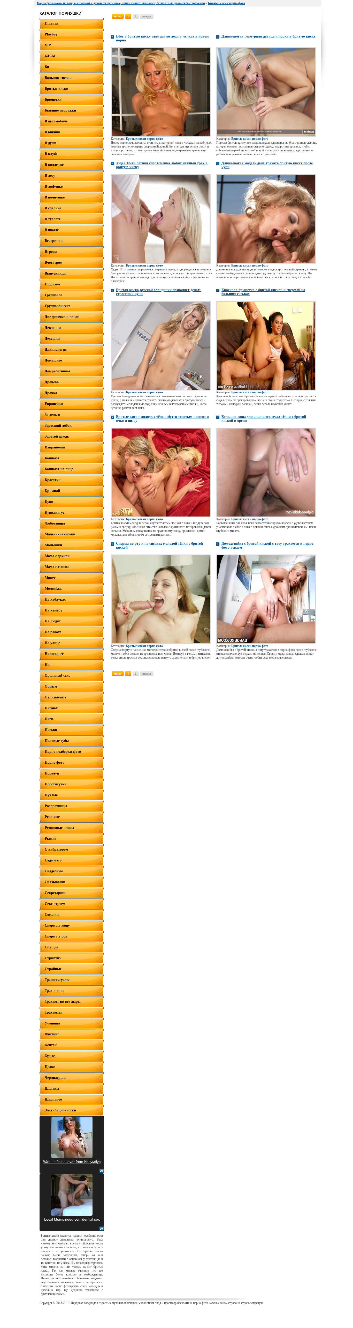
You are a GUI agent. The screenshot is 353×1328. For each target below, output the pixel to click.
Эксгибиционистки (60, 1110)
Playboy (51, 34)
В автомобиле (56, 121)
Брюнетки (53, 99)
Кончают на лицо (59, 469)
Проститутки (55, 784)
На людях (53, 621)
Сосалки (52, 915)
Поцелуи (52, 773)
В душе (50, 143)
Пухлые (51, 795)
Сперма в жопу (57, 925)
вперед (146, 16)
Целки (50, 1067)
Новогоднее (54, 654)
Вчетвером (54, 262)
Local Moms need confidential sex (72, 1219)
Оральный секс (57, 675)
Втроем (51, 252)
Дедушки (52, 339)
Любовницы (55, 523)
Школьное (53, 1099)
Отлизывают (55, 697)
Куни (49, 502)
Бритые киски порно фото (144, 139)
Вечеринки (54, 241)
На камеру (53, 610)
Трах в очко (54, 991)
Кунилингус (54, 512)
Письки (51, 730)
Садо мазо (53, 860)
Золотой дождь (57, 436)
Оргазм (51, 686)
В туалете (52, 219)
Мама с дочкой (57, 556)
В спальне (53, 208)
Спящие (51, 947)
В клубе (51, 154)
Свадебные (54, 871)
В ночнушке (55, 197)
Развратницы (56, 806)
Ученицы (52, 1023)
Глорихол (52, 284)
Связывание (55, 882)
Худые (50, 1056)
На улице (52, 643)
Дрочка (51, 393)
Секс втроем (55, 904)
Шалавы (52, 1088)
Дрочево (52, 382)
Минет (50, 578)
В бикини (52, 132)
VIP (48, 45)
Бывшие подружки (60, 110)
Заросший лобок (58, 425)
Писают (51, 708)
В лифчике (54, 186)
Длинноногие (55, 349)
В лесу (50, 176)
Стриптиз (53, 958)
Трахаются (54, 1012)
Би (47, 67)
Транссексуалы (57, 980)
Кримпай (52, 491)
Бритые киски (56, 89)
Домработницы (57, 371)
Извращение (55, 447)
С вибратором (56, 849)
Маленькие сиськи (60, 534)
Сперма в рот (56, 936)
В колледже (54, 165)
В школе (52, 230)
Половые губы (57, 741)
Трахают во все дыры (63, 1002)
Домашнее (53, 360)
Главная (51, 23)
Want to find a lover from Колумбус (72, 1162)
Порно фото (54, 762)
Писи (49, 719)
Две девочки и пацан (62, 317)
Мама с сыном (57, 567)
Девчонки (53, 328)
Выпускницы (55, 273)
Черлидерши (55, 1078)
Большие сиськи (58, 78)
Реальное (52, 817)
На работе (53, 632)
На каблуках (55, 599)
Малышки (53, 545)
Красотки (52, 480)
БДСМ (50, 56)
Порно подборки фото (63, 752)
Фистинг (52, 1034)
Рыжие (50, 838)
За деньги (52, 415)
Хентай (51, 1045)
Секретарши (55, 893)
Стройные (53, 969)
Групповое (53, 295)
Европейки (54, 404)
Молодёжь (53, 589)
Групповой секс (57, 306)
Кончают (52, 458)
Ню (47, 665)
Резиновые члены (59, 828)
